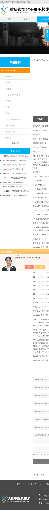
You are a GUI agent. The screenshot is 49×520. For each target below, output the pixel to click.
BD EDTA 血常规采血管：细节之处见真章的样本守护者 (15, 156)
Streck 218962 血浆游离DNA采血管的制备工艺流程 (15, 191)
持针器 (8, 138)
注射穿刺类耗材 (12, 71)
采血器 (8, 83)
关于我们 (27, 19)
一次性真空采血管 (13, 119)
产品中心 (45, 60)
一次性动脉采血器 (13, 95)
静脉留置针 (10, 126)
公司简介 (33, 484)
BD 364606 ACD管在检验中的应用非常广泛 (15, 173)
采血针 (8, 113)
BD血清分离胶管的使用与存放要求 (13, 182)
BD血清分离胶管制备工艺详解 (12, 187)
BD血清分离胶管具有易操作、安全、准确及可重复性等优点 (15, 169)
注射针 (8, 107)
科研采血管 (10, 132)
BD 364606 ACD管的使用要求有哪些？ (15, 178)
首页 (9, 19)
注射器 (8, 101)
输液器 (8, 77)
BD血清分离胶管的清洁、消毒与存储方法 (15, 165)
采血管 (8, 89)
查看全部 (15, 143)
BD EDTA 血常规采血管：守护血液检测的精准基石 (15, 160)
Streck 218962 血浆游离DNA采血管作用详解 (15, 195)
